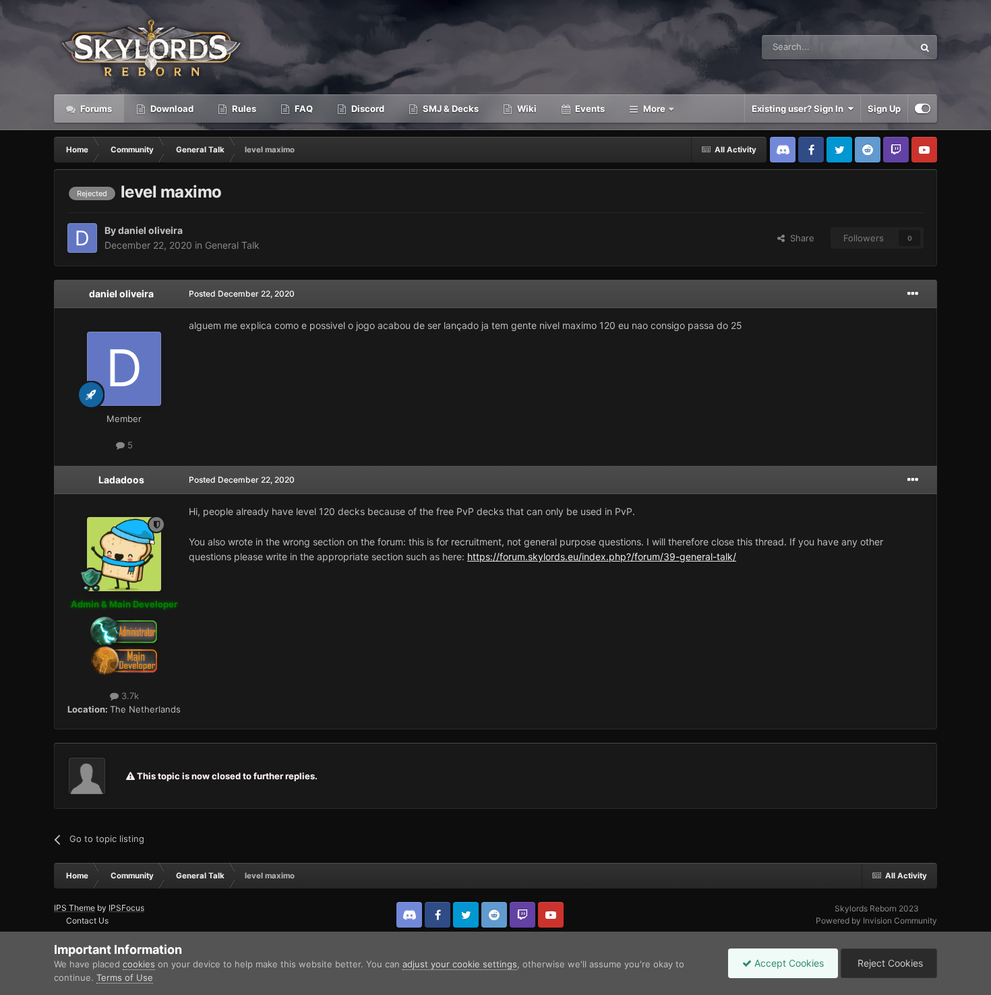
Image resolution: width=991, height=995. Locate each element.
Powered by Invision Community (876, 920)
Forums (95, 108)
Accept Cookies (788, 963)
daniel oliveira (150, 230)
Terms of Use (124, 977)
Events (589, 108)
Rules (243, 108)
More (654, 108)
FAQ (303, 108)
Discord (366, 108)
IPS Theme (74, 908)
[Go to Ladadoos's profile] (124, 554)
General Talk (232, 245)
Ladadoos (121, 479)
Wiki (526, 108)
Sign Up (884, 108)
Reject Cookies (889, 963)
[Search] (925, 47)
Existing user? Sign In (799, 108)
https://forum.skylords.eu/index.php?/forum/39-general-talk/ (601, 556)
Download (170, 108)
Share (799, 238)
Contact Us (87, 920)
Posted (242, 294)
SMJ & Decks (450, 108)
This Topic (875, 47)
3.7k (129, 695)
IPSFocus (126, 908)
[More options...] (912, 294)
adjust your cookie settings (459, 964)
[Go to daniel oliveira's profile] (82, 238)
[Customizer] (922, 108)
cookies (139, 964)
